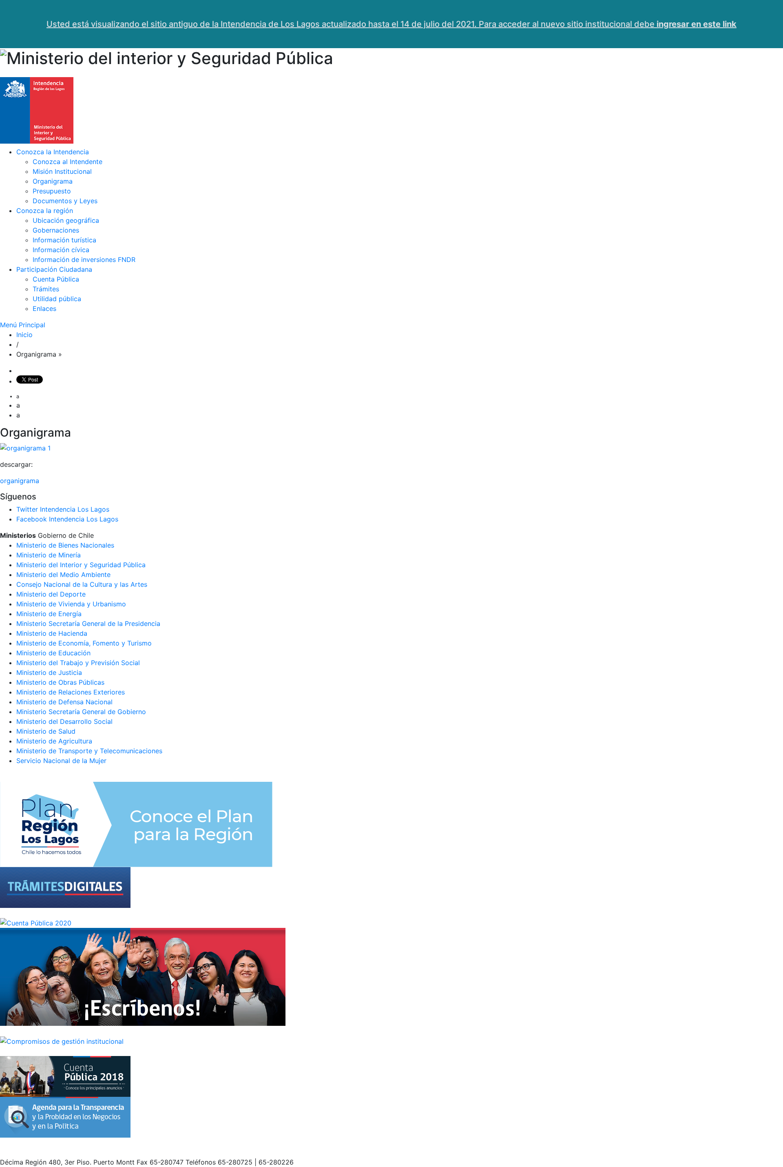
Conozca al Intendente (67, 162)
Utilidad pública (57, 299)
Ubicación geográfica (66, 220)
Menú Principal (22, 325)
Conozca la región (44, 210)
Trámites (46, 289)
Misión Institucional (62, 171)
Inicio (24, 335)
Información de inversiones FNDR (84, 259)
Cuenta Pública (56, 279)
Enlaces (44, 308)
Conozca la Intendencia (52, 152)
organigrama (19, 481)
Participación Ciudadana (54, 269)
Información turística (64, 240)
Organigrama (53, 181)
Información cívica (61, 250)
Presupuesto (52, 191)
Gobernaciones (56, 230)
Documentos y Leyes (65, 201)
